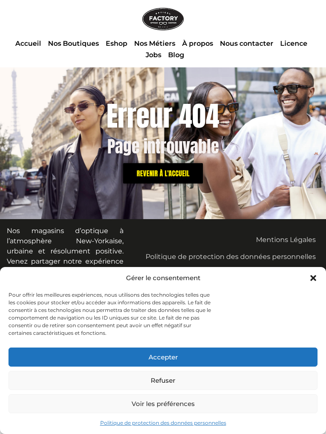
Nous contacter (246, 43)
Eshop (116, 43)
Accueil (28, 43)
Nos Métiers (154, 43)
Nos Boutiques (73, 43)
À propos (197, 43)
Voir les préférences (163, 404)
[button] (313, 278)
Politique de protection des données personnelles (163, 423)
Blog (176, 55)
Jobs (153, 55)
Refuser (163, 380)
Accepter (163, 357)
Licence (293, 43)
